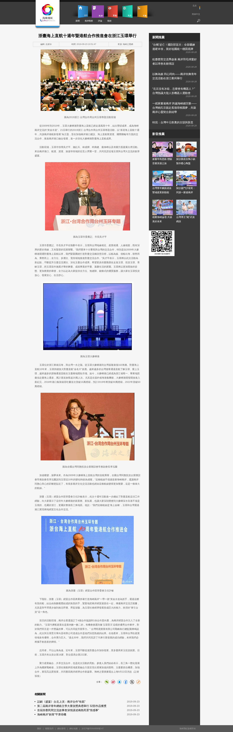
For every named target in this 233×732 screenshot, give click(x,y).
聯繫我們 (49, 728)
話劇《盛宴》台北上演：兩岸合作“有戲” (61, 701)
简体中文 (196, 14)
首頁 (83, 11)
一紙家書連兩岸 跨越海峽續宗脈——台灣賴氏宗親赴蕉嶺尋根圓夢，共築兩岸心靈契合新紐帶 (174, 107)
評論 (100, 21)
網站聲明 (61, 728)
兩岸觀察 (89, 21)
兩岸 (98, 11)
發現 (113, 11)
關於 (39, 728)
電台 (127, 11)
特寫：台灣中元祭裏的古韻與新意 (172, 122)
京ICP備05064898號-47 (93, 728)
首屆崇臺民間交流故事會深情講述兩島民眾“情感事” (68, 710)
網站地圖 (73, 728)
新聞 (78, 21)
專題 (142, 11)
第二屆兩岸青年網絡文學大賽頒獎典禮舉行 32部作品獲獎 (71, 705)
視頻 (109, 21)
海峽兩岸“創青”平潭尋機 (51, 714)
